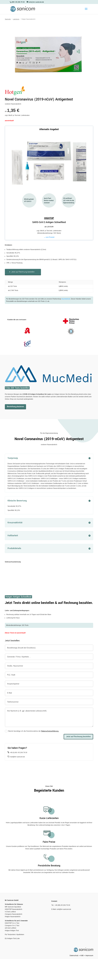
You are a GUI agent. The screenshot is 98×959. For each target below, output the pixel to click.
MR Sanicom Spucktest (13, 907)
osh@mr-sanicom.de (64, 909)
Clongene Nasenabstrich (13, 914)
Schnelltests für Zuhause (14, 904)
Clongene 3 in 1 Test (12, 925)
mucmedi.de (66, 299)
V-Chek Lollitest (10, 912)
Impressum (89, 955)
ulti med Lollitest (10, 928)
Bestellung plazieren (15, 406)
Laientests (16, 19)
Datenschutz (74, 955)
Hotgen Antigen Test (12, 930)
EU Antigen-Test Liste (12, 938)
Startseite (8, 19)
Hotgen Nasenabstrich (12, 916)
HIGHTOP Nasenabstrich (13, 909)
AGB (81, 955)
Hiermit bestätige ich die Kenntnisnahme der (33, 731)
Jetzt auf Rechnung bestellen (23, 272)
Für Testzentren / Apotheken (14, 934)
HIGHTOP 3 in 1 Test (12, 923)
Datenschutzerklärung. (50, 731)
